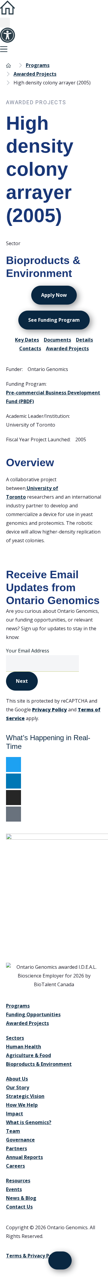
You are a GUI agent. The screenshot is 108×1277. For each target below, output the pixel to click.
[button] (5, 23)
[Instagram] (13, 797)
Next (22, 681)
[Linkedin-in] (13, 781)
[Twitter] (13, 764)
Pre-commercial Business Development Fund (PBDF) (53, 397)
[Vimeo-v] (13, 814)
